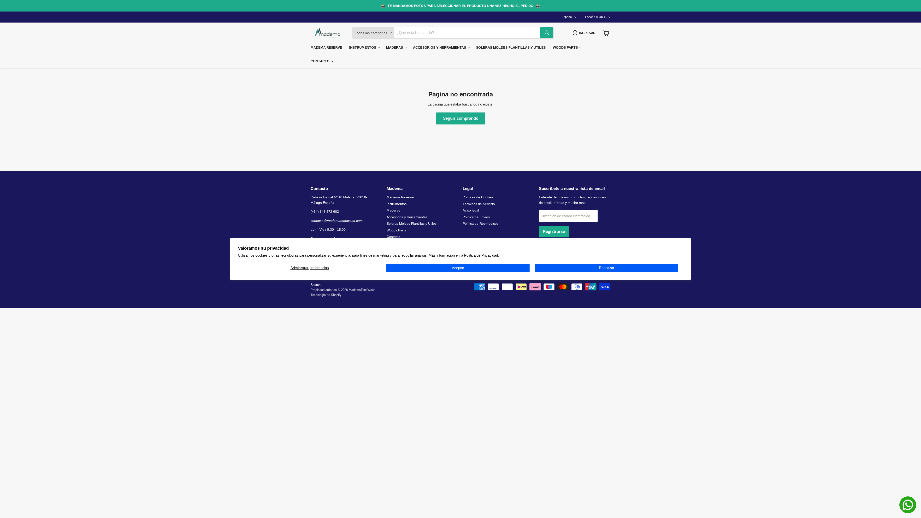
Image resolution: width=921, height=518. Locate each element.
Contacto (321, 61)
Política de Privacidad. (481, 255)
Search (315, 285)
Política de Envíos (476, 217)
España (596, 17)
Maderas (395, 47)
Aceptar (458, 268)
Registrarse (554, 231)
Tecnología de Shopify (326, 295)
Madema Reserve (326, 47)
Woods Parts (566, 47)
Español (567, 17)
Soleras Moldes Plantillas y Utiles (511, 47)
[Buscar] (546, 32)
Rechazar (606, 268)
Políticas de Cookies (478, 197)
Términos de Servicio (479, 204)
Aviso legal (471, 210)
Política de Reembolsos (480, 223)
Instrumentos (363, 47)
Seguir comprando (460, 118)
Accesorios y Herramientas (440, 47)
